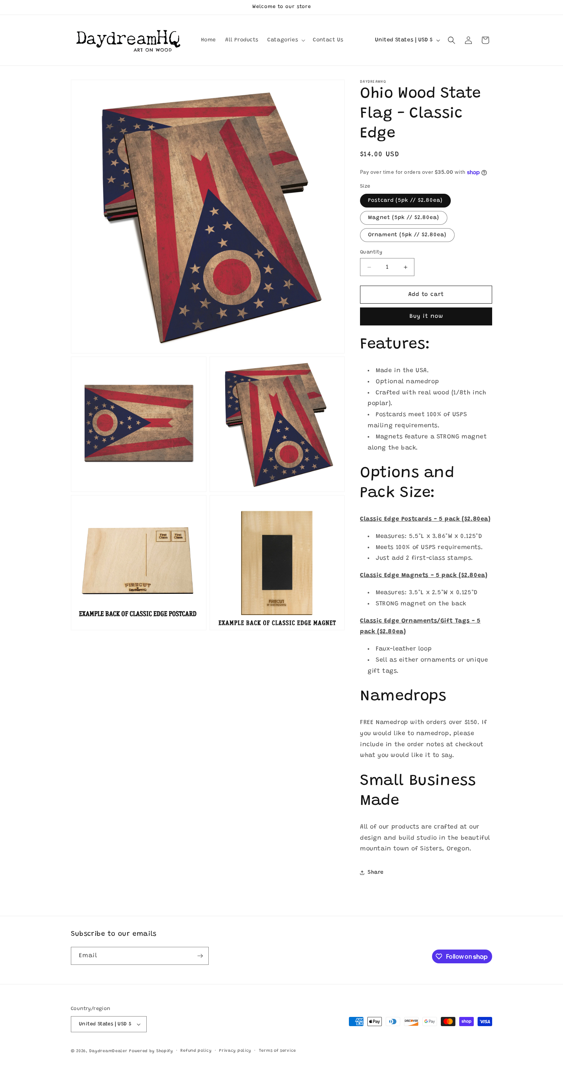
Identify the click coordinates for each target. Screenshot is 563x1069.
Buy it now (426, 316)
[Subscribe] (199, 956)
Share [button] (376, 872)
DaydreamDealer (108, 1051)
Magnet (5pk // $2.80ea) (403, 218)
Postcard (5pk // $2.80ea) (405, 200)
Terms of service (277, 1051)
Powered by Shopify (151, 1051)
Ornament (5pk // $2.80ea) (407, 235)
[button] (285, 40)
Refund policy (195, 1051)
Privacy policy (235, 1051)
